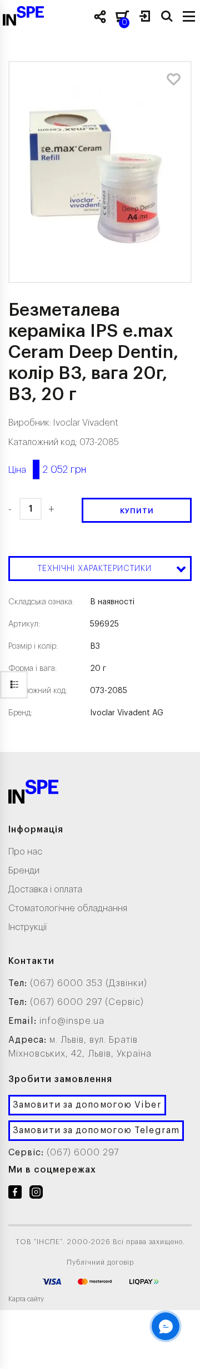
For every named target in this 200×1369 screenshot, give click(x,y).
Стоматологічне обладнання (67, 908)
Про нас (25, 851)
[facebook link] (15, 1194)
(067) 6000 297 (83, 1152)
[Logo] (33, 794)
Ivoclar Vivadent (85, 422)
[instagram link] (36, 1194)
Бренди (23, 870)
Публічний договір (100, 1262)
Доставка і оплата (45, 889)
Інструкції (27, 927)
